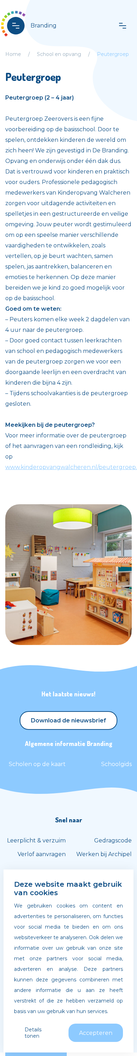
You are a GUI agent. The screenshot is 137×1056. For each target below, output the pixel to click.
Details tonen (33, 1032)
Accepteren (95, 1033)
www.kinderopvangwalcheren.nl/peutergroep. (71, 467)
